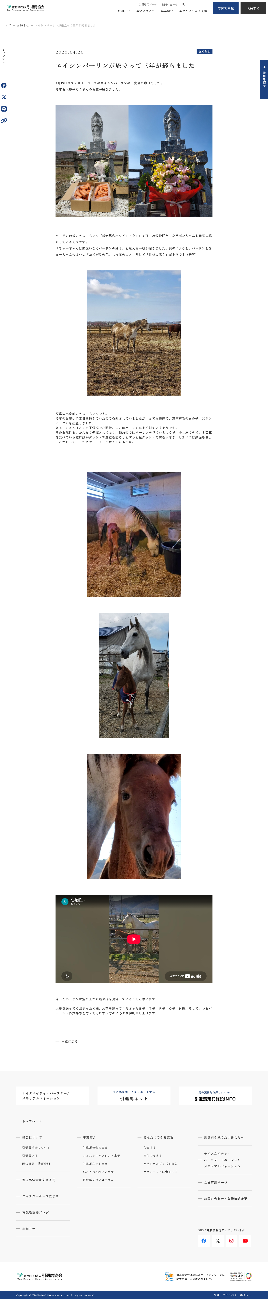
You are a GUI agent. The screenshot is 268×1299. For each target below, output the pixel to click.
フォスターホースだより (40, 1196)
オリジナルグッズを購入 (160, 1164)
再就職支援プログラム (98, 1180)
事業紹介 (167, 11)
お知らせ (124, 11)
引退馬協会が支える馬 (39, 1179)
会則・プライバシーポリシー (233, 1295)
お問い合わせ (169, 4)
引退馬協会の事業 (95, 1148)
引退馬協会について (36, 1148)
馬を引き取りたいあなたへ (224, 1137)
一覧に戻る (69, 1041)
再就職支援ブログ (35, 1212)
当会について (145, 11)
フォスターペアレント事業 (101, 1156)
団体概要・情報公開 (36, 1164)
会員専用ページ (148, 4)
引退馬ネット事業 (95, 1164)
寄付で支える (152, 1156)
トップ (6, 25)
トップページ (32, 1121)
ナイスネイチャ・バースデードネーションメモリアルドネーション (222, 1159)
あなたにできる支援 (193, 11)
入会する (253, 8)
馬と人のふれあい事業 (98, 1172)
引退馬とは (30, 1156)
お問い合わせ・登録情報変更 (225, 1198)
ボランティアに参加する (160, 1172)
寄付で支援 (226, 8)
